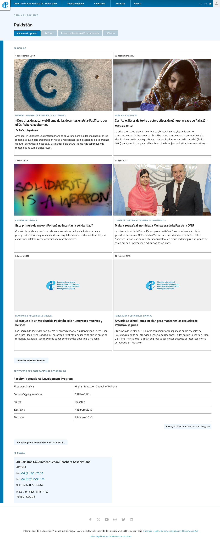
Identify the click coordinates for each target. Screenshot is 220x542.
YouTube (107, 519)
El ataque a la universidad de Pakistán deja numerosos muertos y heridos (63, 297)
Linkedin (131, 519)
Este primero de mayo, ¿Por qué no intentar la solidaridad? (63, 200)
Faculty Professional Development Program (188, 426)
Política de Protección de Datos (116, 536)
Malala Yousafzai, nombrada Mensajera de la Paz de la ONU (162, 201)
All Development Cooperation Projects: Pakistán (40, 442)
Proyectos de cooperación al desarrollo (80, 33)
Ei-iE (5, 5)
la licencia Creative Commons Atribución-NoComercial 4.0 (170, 530)
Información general (27, 33)
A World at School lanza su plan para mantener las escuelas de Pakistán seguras (162, 299)
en (200, 3)
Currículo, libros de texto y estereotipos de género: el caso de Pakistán (162, 99)
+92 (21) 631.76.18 (32, 473)
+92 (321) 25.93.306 (33, 479)
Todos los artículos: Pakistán (31, 360)
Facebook (90, 519)
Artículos (49, 33)
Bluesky (123, 519)
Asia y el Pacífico (26, 15)
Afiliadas (111, 33)
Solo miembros (216, 3)
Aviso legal (95, 536)
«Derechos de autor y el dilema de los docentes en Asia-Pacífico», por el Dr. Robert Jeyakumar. (63, 101)
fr (205, 3)
